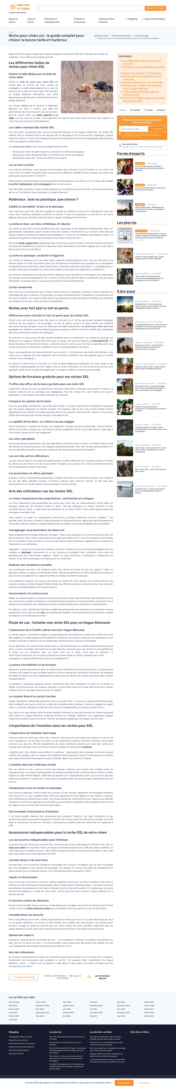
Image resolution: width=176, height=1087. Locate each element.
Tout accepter (124, 1083)
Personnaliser (144, 1083)
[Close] (134, 536)
